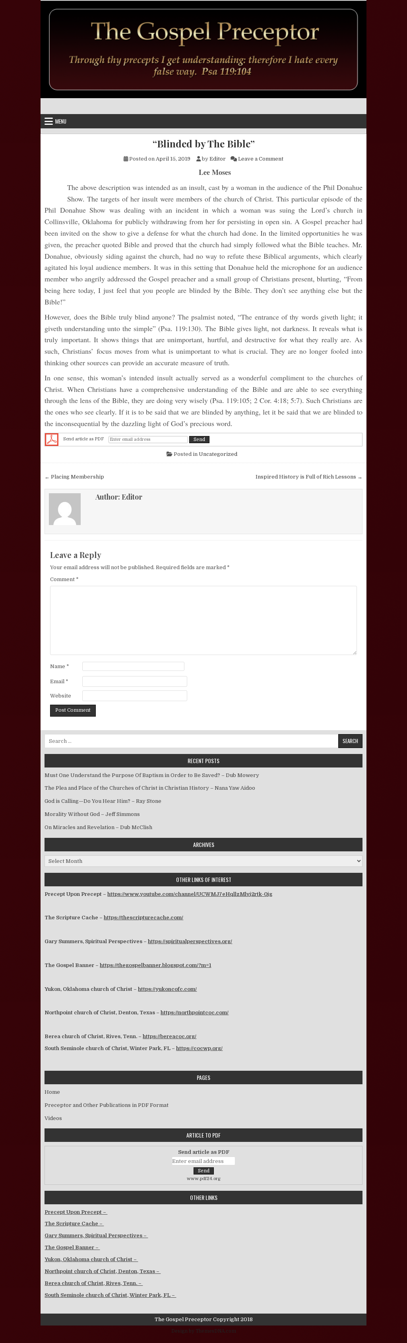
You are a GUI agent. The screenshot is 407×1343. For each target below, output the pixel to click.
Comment (64, 579)
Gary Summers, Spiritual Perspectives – (96, 1235)
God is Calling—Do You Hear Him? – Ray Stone (103, 801)
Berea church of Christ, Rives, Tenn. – (94, 1283)
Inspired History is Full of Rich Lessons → (309, 477)
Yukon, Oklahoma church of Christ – (91, 1259)
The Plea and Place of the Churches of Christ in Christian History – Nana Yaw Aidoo (150, 788)
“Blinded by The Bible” (204, 143)
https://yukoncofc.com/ (167, 989)
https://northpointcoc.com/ (195, 1012)
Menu (60, 121)
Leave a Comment (260, 159)
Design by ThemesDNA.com (203, 1331)
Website (60, 696)
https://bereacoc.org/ (169, 1036)
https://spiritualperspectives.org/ (190, 941)
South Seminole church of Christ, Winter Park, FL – (110, 1295)
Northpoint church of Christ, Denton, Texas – (103, 1271)
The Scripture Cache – (74, 1224)
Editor (217, 159)
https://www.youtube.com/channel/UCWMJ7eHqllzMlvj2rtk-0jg (189, 894)
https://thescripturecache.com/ (143, 918)
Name (59, 666)
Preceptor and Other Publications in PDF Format (107, 1105)
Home (52, 1092)
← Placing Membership (74, 477)
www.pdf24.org (204, 1178)
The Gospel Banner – (72, 1247)
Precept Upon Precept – (76, 1212)
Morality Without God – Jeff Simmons (92, 814)
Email (59, 681)
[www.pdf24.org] (51, 439)
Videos (53, 1118)
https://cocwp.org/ (199, 1048)
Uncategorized (218, 454)
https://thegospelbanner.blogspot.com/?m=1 (155, 965)
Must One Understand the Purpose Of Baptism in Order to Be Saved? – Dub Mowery (152, 775)
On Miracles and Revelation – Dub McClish (98, 827)
